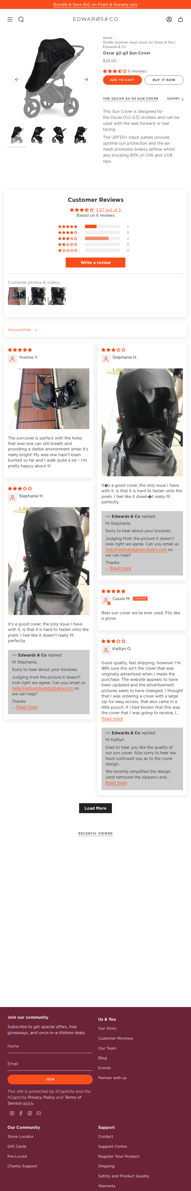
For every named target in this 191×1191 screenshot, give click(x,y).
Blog (102, 1057)
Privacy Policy (41, 1097)
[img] (20, 350)
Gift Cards (16, 1146)
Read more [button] (120, 568)
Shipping (106, 1166)
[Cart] (180, 19)
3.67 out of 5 (108, 210)
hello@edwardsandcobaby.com (136, 549)
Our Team (107, 1048)
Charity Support (22, 1166)
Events (104, 1067)
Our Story (107, 1028)
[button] (115, 71)
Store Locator (20, 1136)
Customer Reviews (115, 1038)
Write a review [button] (96, 262)
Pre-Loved (17, 1156)
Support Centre (112, 1146)
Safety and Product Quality (123, 1176)
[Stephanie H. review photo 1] (142, 422)
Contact (105, 1136)
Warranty (107, 1186)
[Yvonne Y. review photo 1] (49, 399)
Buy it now (164, 80)
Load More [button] (95, 808)
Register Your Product (119, 1156)
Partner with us (112, 1077)
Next (86, 80)
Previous (17, 80)
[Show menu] (10, 19)
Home (107, 38)
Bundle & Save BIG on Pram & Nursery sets (95, 4)
